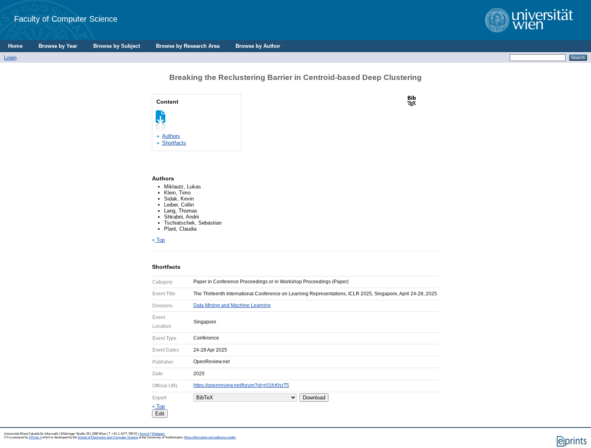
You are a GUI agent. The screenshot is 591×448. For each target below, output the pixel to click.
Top (160, 240)
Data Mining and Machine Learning (232, 305)
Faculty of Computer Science (65, 18)
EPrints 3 (35, 437)
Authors (171, 136)
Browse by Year (58, 46)
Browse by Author (258, 46)
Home (15, 46)
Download (314, 398)
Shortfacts (174, 143)
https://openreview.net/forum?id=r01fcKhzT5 (241, 385)
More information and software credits (210, 437)
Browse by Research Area (188, 46)
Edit (159, 414)
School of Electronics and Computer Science (108, 437)
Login (10, 58)
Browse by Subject (116, 46)
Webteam (158, 434)
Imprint (144, 434)
